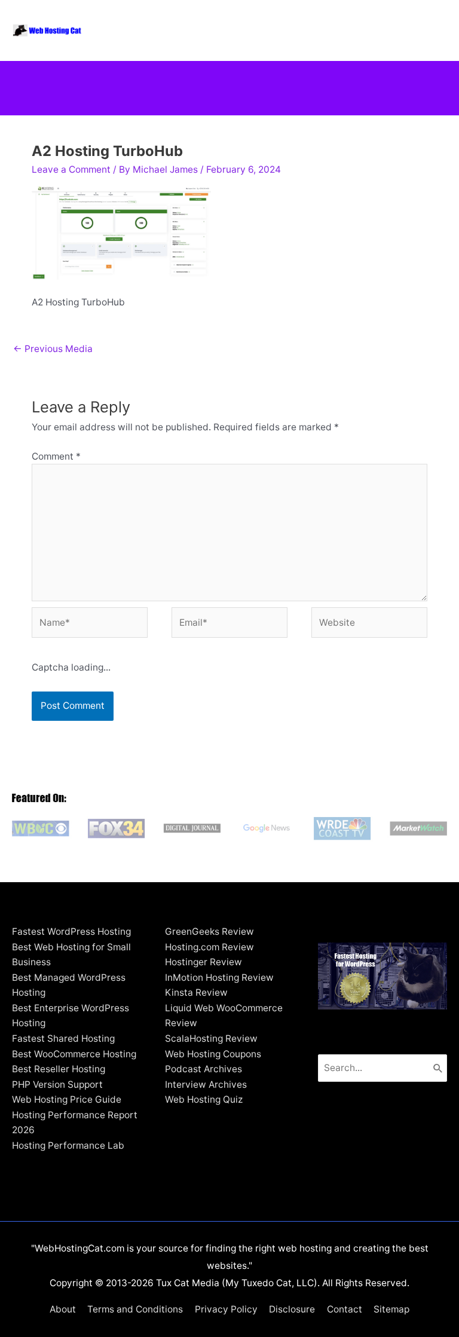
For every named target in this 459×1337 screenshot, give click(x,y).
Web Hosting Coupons (213, 1054)
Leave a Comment (71, 169)
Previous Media (53, 348)
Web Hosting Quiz (204, 1099)
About (63, 1309)
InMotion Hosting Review (219, 977)
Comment (56, 456)
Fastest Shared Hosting (63, 1038)
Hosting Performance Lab (68, 1145)
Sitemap (391, 1309)
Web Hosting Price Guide (66, 1099)
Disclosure (292, 1309)
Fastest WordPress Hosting (71, 931)
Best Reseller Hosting (58, 1069)
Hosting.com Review (209, 947)
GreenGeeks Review (209, 931)
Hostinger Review (203, 962)
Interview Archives (206, 1084)
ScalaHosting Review (211, 1038)
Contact (344, 1309)
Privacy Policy (226, 1309)
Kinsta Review (196, 992)
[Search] (438, 1068)
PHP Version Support (57, 1084)
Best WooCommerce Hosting (74, 1054)
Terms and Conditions (135, 1309)
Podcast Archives (203, 1069)
